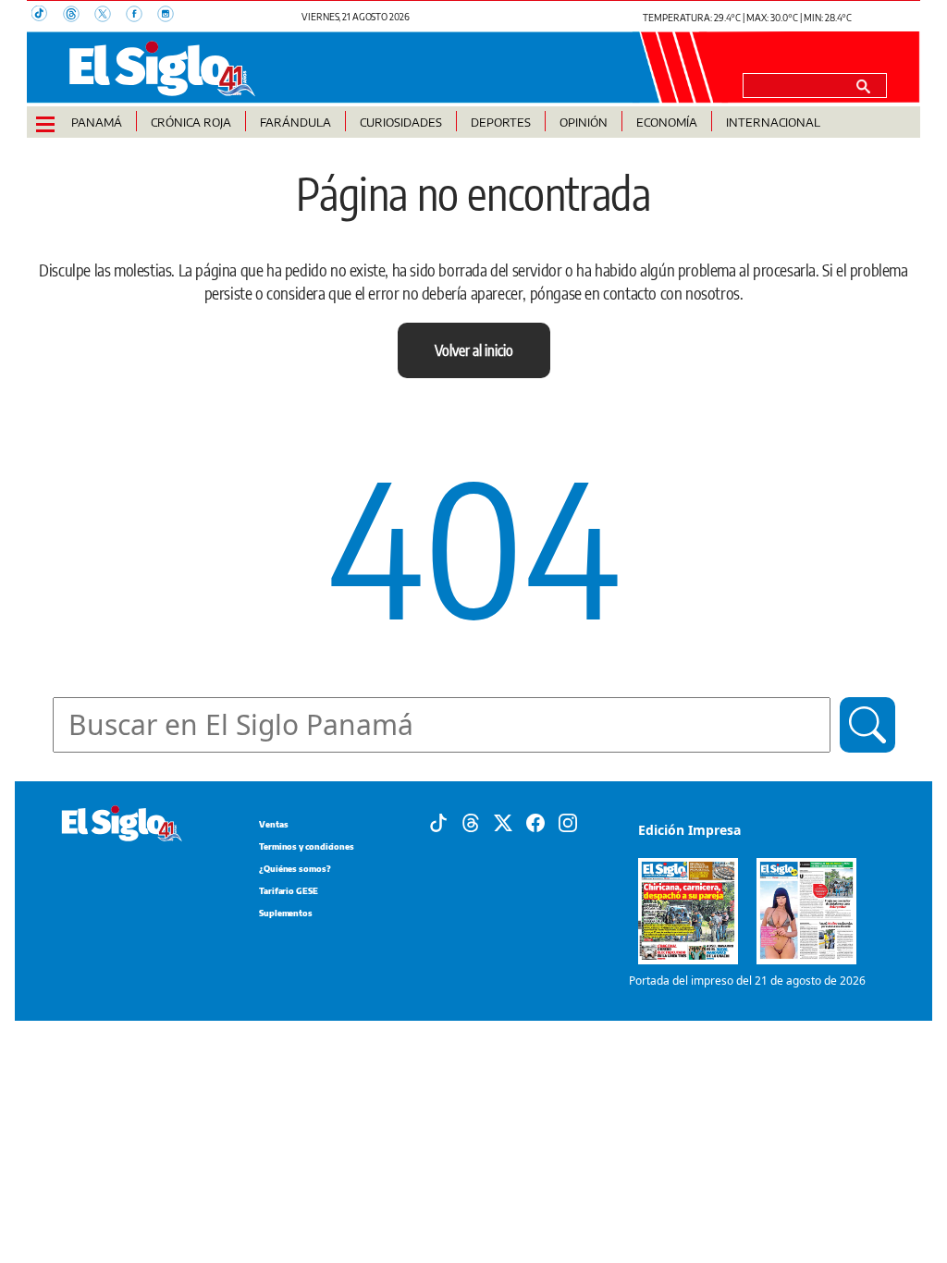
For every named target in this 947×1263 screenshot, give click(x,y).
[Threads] (470, 822)
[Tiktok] (438, 822)
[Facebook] (535, 822)
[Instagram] (568, 822)
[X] (503, 822)
